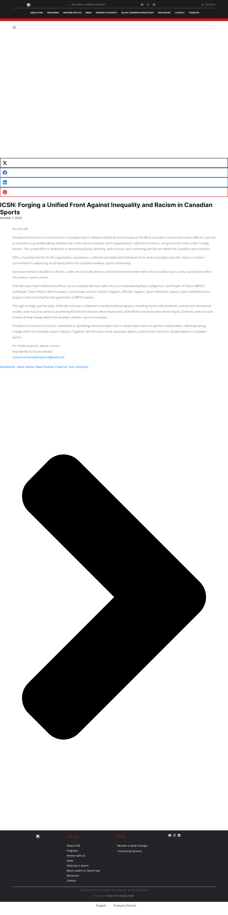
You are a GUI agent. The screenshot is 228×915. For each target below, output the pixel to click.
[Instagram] (148, 4)
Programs (53, 13)
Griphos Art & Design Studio (119, 896)
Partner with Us (72, 13)
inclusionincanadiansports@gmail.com (38, 357)
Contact (180, 13)
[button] (114, 163)
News (88, 13)
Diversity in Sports (106, 13)
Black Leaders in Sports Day (137, 13)
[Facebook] (142, 4)
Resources (164, 13)
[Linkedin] (153, 4)
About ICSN (36, 13)
